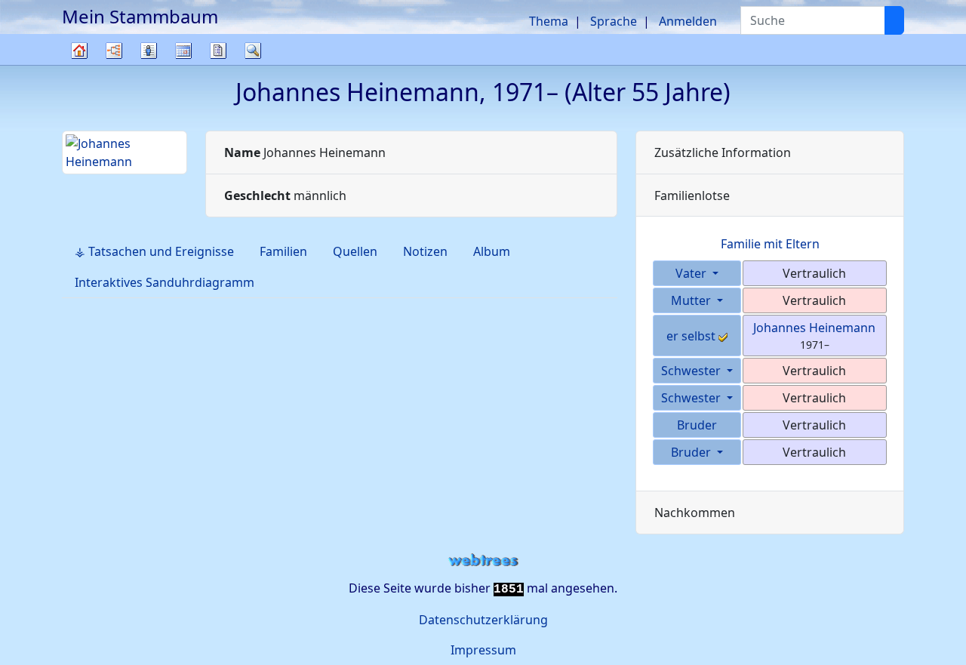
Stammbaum (79, 64)
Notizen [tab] (425, 251)
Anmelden (688, 21)
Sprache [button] (613, 21)
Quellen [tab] (355, 251)
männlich (285, 195)
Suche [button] (253, 50)
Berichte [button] (218, 50)
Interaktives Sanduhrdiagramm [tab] (164, 282)
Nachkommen (694, 512)
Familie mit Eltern (770, 244)
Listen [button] (148, 50)
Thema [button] (548, 21)
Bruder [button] (692, 452)
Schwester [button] (692, 370)
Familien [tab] (283, 251)
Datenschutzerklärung (483, 619)
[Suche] (894, 20)
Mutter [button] (692, 300)
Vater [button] (692, 273)
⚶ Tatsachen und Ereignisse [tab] (154, 251)
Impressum (483, 650)
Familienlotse (692, 195)
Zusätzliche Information (722, 152)
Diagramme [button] (114, 50)
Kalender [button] (183, 50)
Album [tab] (491, 251)
